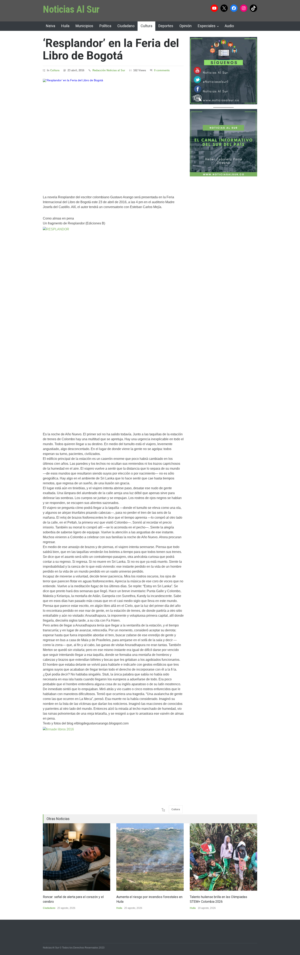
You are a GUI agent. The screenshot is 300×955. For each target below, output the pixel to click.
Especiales (207, 26)
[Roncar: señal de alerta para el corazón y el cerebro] (76, 857)
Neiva (50, 26)
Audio (229, 26)
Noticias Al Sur (71, 9)
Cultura (146, 26)
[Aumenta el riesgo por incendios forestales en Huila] (150, 857)
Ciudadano (125, 26)
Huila (65, 26)
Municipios (84, 26)
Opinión (185, 26)
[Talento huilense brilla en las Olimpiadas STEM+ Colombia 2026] (223, 857)
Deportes (165, 26)
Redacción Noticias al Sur (108, 70)
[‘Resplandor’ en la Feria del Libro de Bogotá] (113, 132)
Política (105, 26)
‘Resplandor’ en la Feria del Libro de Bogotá (111, 49)
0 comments (162, 70)
